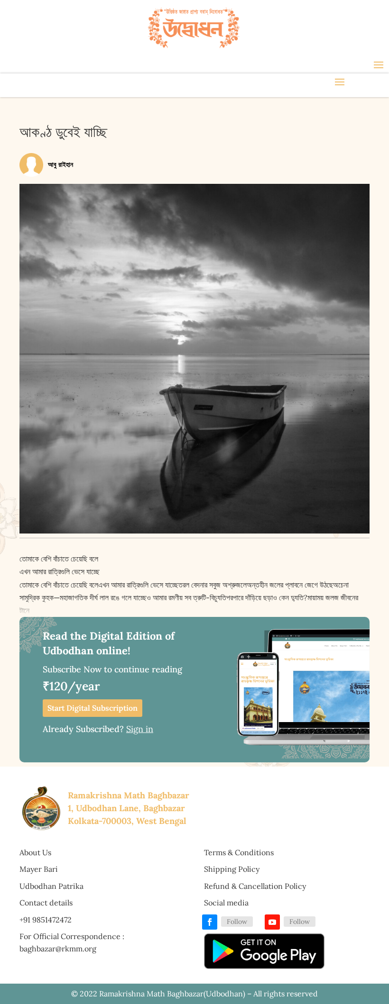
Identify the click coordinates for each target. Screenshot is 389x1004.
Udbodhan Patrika (51, 886)
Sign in (139, 729)
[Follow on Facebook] (209, 922)
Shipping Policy (231, 869)
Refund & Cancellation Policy (255, 886)
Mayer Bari (38, 869)
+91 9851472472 (45, 919)
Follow (237, 921)
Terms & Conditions (239, 852)
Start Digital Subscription (92, 708)
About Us (35, 852)
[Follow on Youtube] (272, 922)
